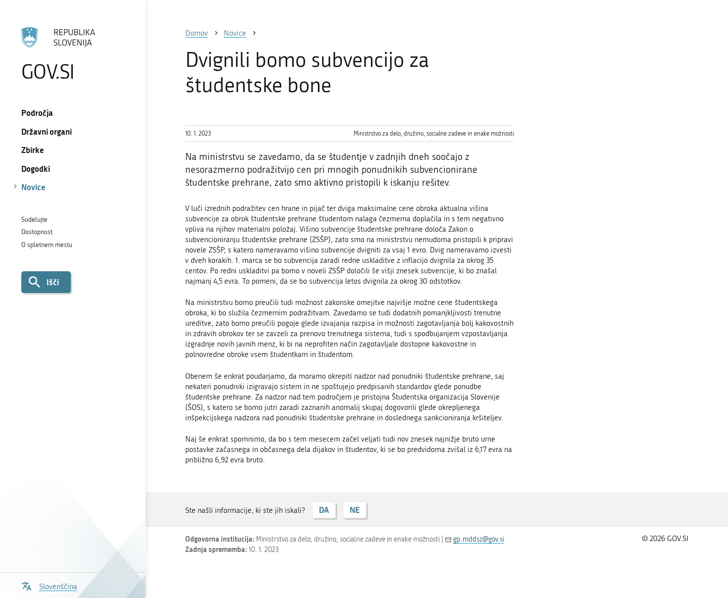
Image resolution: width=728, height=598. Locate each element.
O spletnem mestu (46, 245)
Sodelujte (34, 219)
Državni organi (46, 131)
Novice (33, 187)
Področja (37, 112)
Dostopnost (36, 232)
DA (324, 509)
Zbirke (32, 149)
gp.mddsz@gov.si (478, 539)
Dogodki (35, 168)
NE (355, 509)
